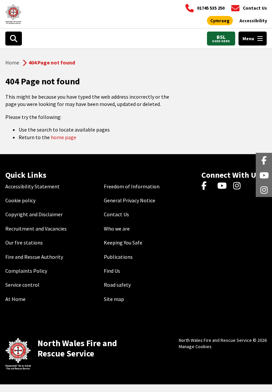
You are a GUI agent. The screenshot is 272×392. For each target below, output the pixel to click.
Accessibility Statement (32, 186)
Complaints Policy (26, 270)
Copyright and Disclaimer (34, 214)
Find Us (112, 270)
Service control (22, 284)
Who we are (117, 228)
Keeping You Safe (123, 242)
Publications (118, 256)
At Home (15, 299)
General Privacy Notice (129, 200)
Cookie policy (20, 200)
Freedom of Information (132, 186)
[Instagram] (239, 186)
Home (12, 62)
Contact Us (116, 214)
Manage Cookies (195, 346)
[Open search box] (13, 39)
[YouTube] (223, 186)
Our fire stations (24, 242)
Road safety (117, 284)
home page (63, 137)
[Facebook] (207, 186)
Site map (114, 299)
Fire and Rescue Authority (34, 256)
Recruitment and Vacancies (36, 228)
